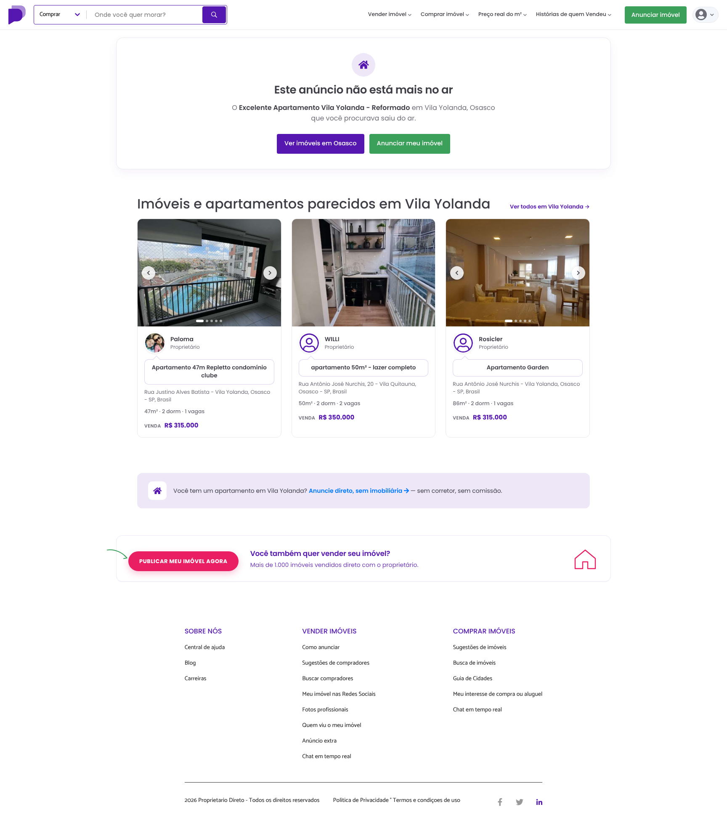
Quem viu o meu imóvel (331, 725)
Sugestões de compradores (335, 663)
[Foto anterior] (148, 273)
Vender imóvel (387, 14)
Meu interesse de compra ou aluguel (498, 694)
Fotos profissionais (325, 709)
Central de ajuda (205, 647)
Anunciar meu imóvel (410, 143)
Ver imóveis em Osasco (320, 143)
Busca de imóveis (474, 663)
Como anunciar (321, 647)
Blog (190, 663)
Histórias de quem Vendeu (571, 14)
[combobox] (145, 14)
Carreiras (196, 678)
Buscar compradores (327, 678)
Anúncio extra (319, 741)
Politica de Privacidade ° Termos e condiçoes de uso (396, 800)
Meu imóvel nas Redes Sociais (338, 694)
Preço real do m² (500, 14)
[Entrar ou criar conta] (706, 15)
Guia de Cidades (472, 678)
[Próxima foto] (270, 273)
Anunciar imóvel (655, 15)
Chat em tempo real (326, 756)
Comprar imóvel (442, 14)
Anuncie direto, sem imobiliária (356, 490)
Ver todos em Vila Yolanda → (550, 207)
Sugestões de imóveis (480, 647)
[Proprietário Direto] (18, 14)
